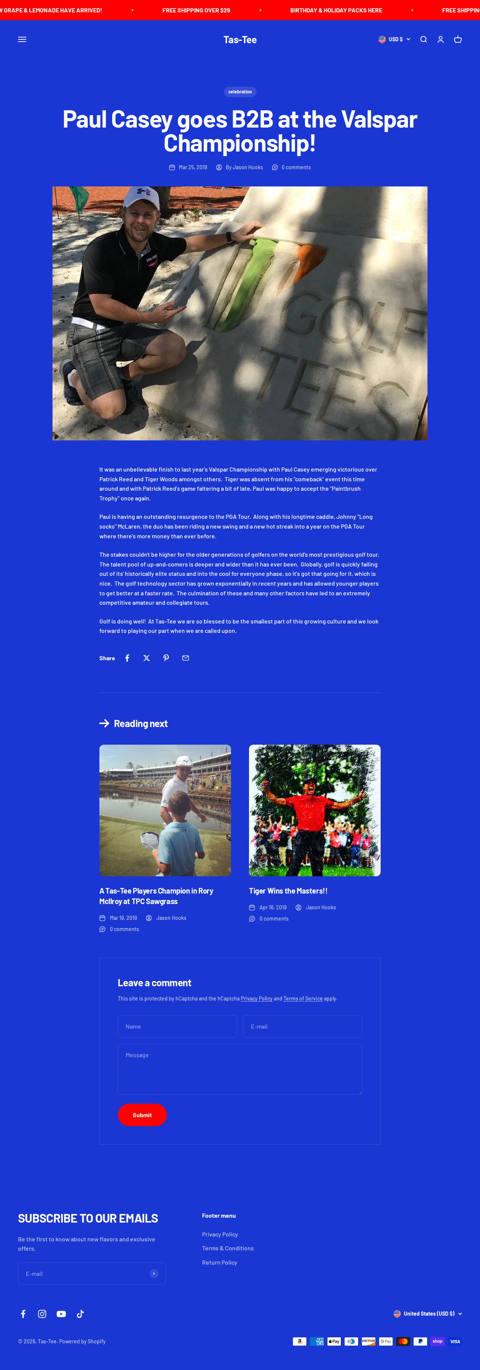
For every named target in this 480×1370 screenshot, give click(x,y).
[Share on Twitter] (146, 657)
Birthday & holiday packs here (302, 10)
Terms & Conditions (228, 1247)
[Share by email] (185, 657)
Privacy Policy (257, 998)
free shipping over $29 (162, 10)
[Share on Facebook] (127, 657)
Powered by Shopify (82, 1341)
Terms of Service (303, 998)
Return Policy (219, 1262)
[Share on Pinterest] (166, 657)
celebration (240, 91)
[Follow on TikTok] (80, 1314)
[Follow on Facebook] (23, 1314)
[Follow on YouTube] (61, 1314)
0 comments (296, 167)
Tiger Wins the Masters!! (288, 890)
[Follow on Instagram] (42, 1314)
